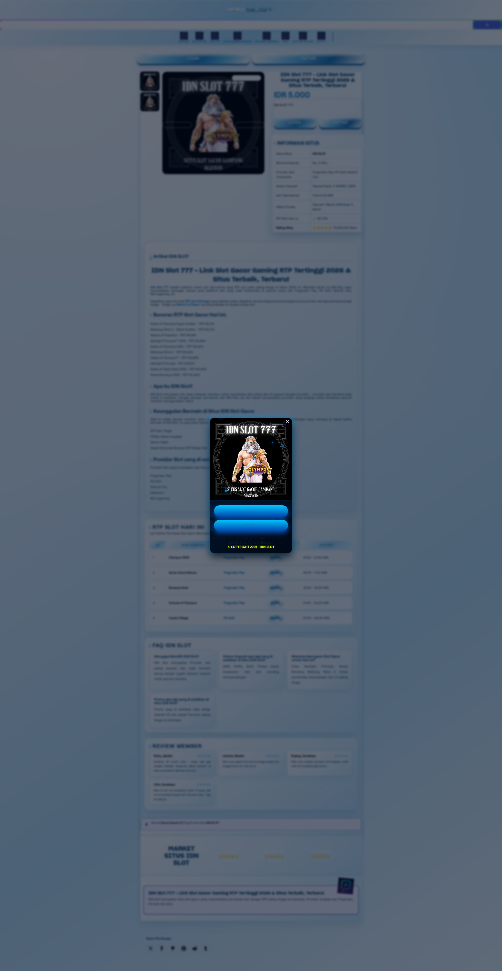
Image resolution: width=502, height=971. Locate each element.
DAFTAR (251, 525)
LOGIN (251, 511)
